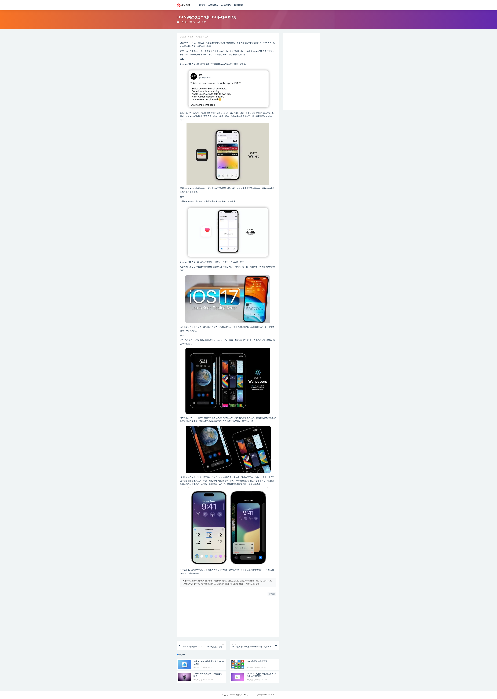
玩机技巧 (227, 5)
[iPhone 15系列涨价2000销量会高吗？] (184, 677)
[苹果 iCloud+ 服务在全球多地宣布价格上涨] (184, 664)
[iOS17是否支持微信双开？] (237, 664)
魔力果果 (239, 695)
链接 (273, 594)
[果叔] (178, 22)
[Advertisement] (228, 616)
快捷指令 (240, 5)
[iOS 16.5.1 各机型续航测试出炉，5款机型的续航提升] (237, 677)
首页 (203, 5)
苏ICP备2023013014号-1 (265, 695)
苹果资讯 (214, 5)
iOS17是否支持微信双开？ (258, 661)
